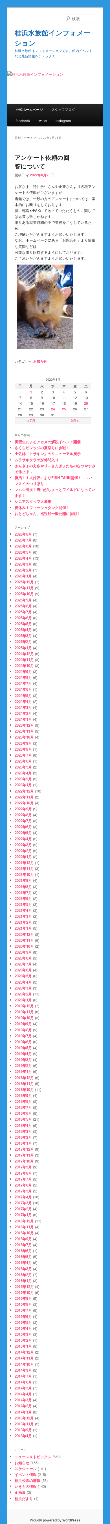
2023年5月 (23, 767)
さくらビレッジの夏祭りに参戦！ (42, 447)
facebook (23, 120)
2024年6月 (23, 689)
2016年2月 (23, 1274)
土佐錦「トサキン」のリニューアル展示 (48, 453)
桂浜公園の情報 (27, 1480)
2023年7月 (23, 755)
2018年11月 (24, 1083)
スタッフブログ (63, 109)
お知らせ (40, 361)
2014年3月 (23, 1399)
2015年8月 (23, 1304)
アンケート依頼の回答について (42, 161)
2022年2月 (23, 850)
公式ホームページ (29, 109)
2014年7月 (23, 1376)
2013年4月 (23, 1435)
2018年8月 (23, 1101)
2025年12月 (24, 582)
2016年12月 (24, 1221)
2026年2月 (23, 570)
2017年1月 (23, 1214)
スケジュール (26, 1468)
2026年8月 (23, 534)
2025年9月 (23, 600)
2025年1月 (23, 647)
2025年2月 (23, 641)
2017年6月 (23, 1185)
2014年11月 (24, 1358)
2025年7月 (23, 611)
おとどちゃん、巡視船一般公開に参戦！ (48, 513)
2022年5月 (23, 832)
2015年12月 (24, 1286)
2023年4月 (23, 773)
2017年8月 (23, 1173)
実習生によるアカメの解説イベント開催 (48, 441)
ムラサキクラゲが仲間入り (37, 459)
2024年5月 (23, 695)
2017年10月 (24, 1161)
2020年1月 (23, 1000)
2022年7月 (23, 820)
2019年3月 (23, 1059)
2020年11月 (24, 940)
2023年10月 (24, 737)
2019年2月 (23, 1065)
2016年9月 (23, 1238)
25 (64, 409)
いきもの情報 (26, 1486)
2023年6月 (23, 761)
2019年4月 (23, 1053)
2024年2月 (23, 713)
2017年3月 (23, 1202)
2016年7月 (23, 1244)
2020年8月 (23, 958)
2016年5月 (23, 1256)
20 (86, 403)
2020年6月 (23, 970)
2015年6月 (23, 1316)
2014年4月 (23, 1394)
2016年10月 (24, 1232)
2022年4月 (23, 838)
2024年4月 (23, 701)
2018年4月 (23, 1125)
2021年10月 (24, 874)
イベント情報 (26, 1474)
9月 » (75, 420)
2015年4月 (23, 1328)
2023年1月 (23, 784)
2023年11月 (24, 731)
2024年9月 (23, 671)
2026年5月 (23, 552)
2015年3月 (23, 1334)
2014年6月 (23, 1382)
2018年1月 (23, 1143)
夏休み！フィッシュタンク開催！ (42, 507)
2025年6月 (23, 617)
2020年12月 (24, 934)
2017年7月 (23, 1179)
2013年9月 (23, 1429)
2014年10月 (24, 1364)
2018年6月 (23, 1113)
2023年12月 (24, 725)
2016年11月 (24, 1226)
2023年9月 (23, 743)
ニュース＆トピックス (33, 1456)
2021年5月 (23, 904)
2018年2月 (23, 1137)
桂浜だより (24, 1498)
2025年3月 (23, 635)
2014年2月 (23, 1405)
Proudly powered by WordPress (55, 1520)
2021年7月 (23, 892)
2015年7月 (23, 1310)
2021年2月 (23, 922)
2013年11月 (24, 1423)
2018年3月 (23, 1131)
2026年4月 (23, 558)
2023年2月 (23, 779)
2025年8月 (23, 606)
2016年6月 (23, 1250)
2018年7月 (23, 1107)
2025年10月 (24, 593)
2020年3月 (23, 988)
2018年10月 (24, 1089)
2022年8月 (23, 814)
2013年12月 (24, 1418)
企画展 (20, 1492)
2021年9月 (23, 880)
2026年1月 (23, 576)
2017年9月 (23, 1167)
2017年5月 (23, 1191)
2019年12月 (24, 1005)
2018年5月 (23, 1119)
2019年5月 (23, 1047)
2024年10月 (24, 665)
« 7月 (31, 420)
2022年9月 (23, 808)
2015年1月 (23, 1346)
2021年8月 (23, 886)
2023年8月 (23, 749)
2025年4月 (23, 629)
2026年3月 (23, 564)
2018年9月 (23, 1095)
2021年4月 (23, 910)
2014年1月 (23, 1412)
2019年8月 (23, 1029)
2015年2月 (23, 1340)
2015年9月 (23, 1298)
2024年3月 (23, 707)
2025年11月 (24, 587)
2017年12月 (24, 1149)
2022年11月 (24, 797)
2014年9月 (23, 1370)
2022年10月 (24, 803)
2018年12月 (24, 1077)
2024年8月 (23, 677)
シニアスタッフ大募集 (33, 501)
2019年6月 (23, 1041)
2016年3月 (23, 1268)
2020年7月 (23, 964)
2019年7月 (23, 1035)
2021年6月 (23, 898)
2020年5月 (23, 976)
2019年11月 (24, 1011)
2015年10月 (24, 1292)
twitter (42, 120)
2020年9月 (23, 952)
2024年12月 (24, 653)
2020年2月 (23, 994)
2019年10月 (24, 1017)
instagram (63, 120)
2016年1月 (23, 1280)
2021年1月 (23, 928)
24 (53, 409)
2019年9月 (23, 1023)
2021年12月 (24, 862)
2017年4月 (23, 1197)
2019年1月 (23, 1071)
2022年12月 (24, 791)
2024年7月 (23, 683)
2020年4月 (23, 982)
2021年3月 (23, 916)
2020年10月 (24, 946)
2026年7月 (23, 540)
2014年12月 (24, 1352)
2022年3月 (23, 844)
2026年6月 (23, 546)
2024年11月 (24, 659)
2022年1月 (23, 856)
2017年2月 (23, 1208)
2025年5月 (23, 623)
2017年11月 (24, 1155)
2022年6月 (23, 826)
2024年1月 (23, 719)
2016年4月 (23, 1262)
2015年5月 (23, 1322)
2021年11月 (24, 868)
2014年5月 (23, 1388)
